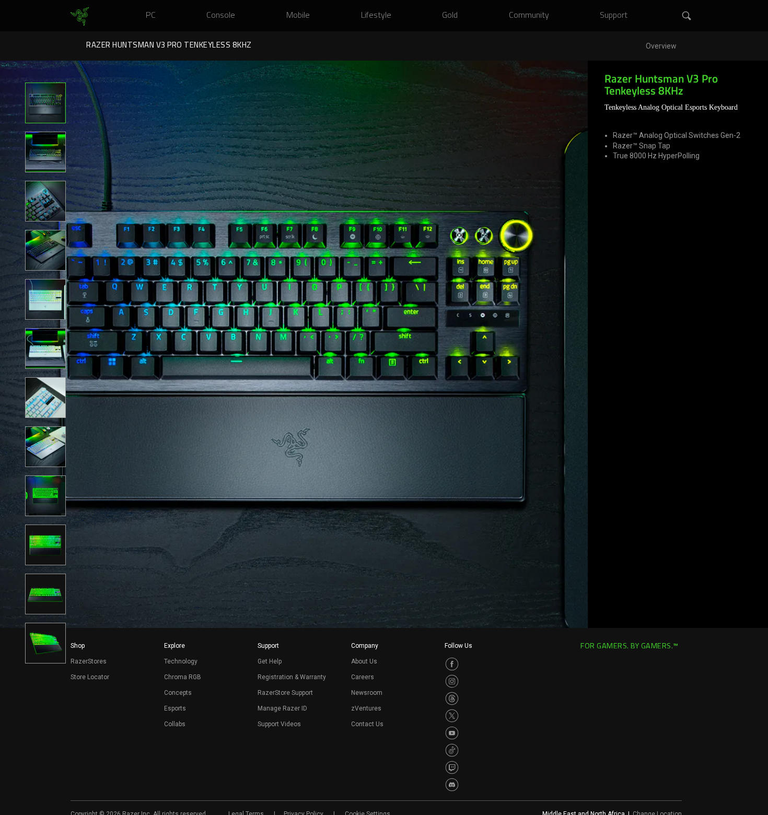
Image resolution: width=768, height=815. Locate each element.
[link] (80, 17)
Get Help (270, 661)
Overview (661, 46)
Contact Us (367, 724)
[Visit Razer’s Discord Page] (452, 784)
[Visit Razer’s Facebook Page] (452, 664)
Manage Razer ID (282, 708)
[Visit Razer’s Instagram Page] (452, 681)
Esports (175, 708)
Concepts (178, 692)
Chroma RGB (182, 677)
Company (364, 645)
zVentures (366, 708)
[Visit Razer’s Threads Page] (452, 698)
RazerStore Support (285, 692)
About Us (364, 661)
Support (268, 645)
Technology (180, 661)
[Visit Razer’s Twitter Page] (452, 715)
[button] (687, 16)
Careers (362, 677)
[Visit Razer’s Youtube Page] (452, 733)
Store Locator (90, 677)
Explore (174, 645)
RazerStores (89, 661)
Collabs (174, 724)
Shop (78, 645)
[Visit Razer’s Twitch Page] (452, 767)
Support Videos (279, 724)
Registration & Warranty (292, 677)
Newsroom (366, 692)
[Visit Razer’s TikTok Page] (452, 750)
